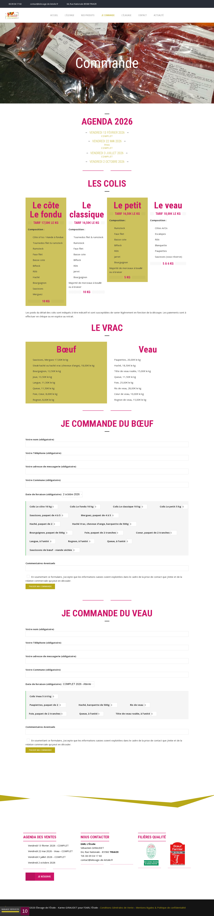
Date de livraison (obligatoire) (44, 494)
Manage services (10, 909)
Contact (142, 15)
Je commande (108, 15)
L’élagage (126, 15)
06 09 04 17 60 (15, 4)
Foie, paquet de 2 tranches (100, 532)
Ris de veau (136, 704)
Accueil (54, 15)
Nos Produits (87, 15)
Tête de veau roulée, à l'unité (133, 713)
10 (25, 911)
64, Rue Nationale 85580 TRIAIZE (82, 4)
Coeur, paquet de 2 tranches (152, 532)
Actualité (159, 15)
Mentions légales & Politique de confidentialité (161, 907)
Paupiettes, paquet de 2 (44, 704)
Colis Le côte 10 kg (40, 506)
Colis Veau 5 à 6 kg (41, 696)
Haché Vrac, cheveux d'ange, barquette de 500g (96, 523)
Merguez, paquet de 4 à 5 (96, 515)
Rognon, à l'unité (78, 541)
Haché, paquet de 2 (41, 523)
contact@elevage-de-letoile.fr (44, 4)
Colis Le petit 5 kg (170, 506)
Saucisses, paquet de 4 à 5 (45, 515)
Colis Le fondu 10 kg (82, 506)
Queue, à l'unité (117, 541)
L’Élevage (69, 15)
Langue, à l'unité (39, 541)
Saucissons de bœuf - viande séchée (51, 549)
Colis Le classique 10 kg (127, 506)
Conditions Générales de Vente (117, 907)
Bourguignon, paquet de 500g (47, 532)
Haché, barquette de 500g (94, 704)
